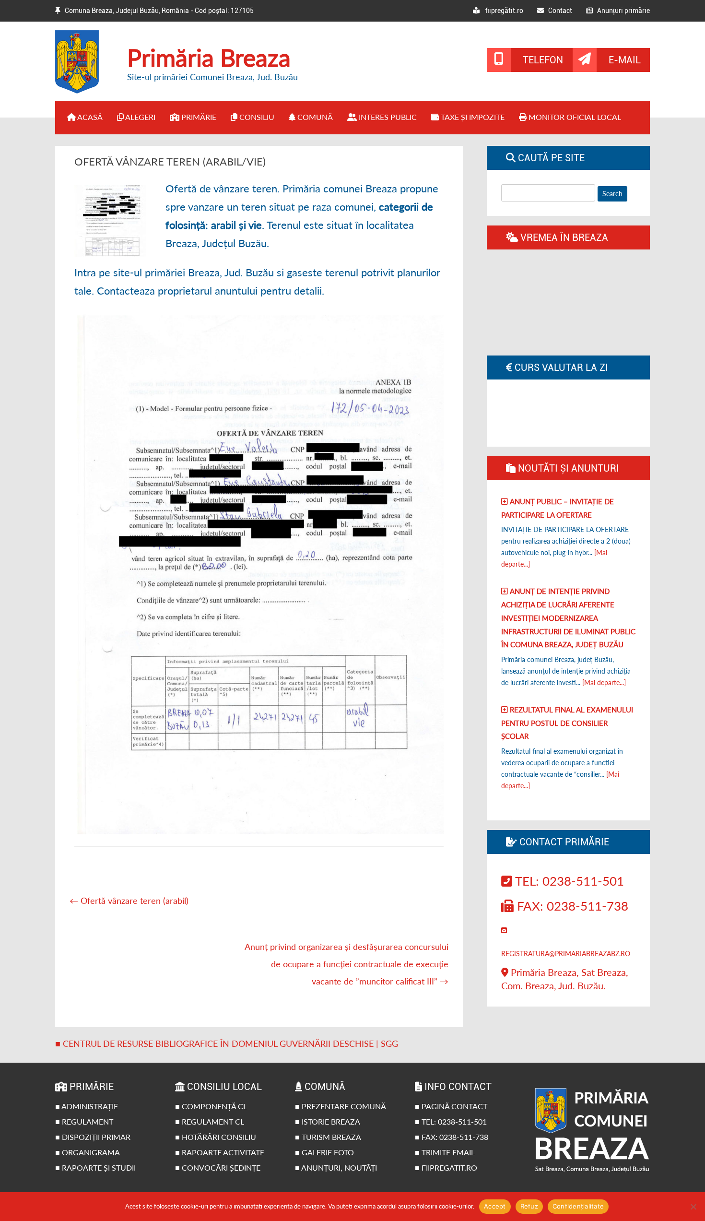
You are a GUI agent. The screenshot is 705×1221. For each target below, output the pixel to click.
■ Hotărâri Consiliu (215, 1136)
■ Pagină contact (451, 1106)
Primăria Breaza (209, 57)
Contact (558, 10)
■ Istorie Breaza (327, 1121)
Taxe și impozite (472, 116)
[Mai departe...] (604, 682)
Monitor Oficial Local (574, 116)
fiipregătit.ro (501, 10)
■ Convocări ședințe (217, 1167)
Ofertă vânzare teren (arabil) (129, 900)
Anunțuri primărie (621, 10)
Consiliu (255, 116)
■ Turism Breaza (328, 1136)
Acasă (89, 116)
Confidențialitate (578, 1206)
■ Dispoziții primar (92, 1136)
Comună (314, 116)
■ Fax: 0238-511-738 (451, 1136)
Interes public (387, 116)
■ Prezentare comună (340, 1106)
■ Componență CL (211, 1106)
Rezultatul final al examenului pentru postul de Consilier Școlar (567, 722)
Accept (495, 1206)
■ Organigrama (87, 1152)
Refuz (529, 1206)
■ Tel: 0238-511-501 (451, 1121)
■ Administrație (86, 1106)
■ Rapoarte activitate (219, 1152)
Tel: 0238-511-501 (568, 881)
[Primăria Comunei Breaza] (84, 90)
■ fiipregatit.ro (446, 1167)
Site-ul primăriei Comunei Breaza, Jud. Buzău (212, 76)
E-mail (625, 60)
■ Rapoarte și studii (95, 1167)
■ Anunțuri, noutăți (336, 1167)
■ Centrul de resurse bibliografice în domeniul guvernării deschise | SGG (226, 1043)
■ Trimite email (445, 1152)
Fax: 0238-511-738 (571, 905)
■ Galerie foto (324, 1152)
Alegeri (139, 116)
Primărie (197, 116)
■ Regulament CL (209, 1121)
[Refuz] (693, 1206)
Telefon (543, 60)
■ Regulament (84, 1121)
